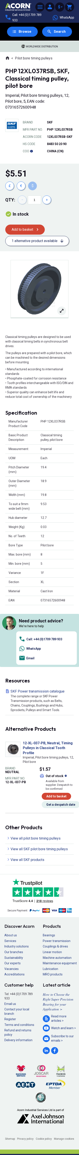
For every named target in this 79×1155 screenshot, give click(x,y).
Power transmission (56, 941)
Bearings (49, 935)
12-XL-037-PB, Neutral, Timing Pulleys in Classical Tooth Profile (48, 748)
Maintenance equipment (60, 963)
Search (60, 31)
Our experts (12, 963)
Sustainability (13, 957)
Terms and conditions (19, 1025)
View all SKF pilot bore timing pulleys (39, 849)
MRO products (53, 974)
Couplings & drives (55, 946)
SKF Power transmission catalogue (38, 700)
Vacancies (11, 969)
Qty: (10, 200)
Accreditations (14, 974)
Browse (25, 31)
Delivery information (18, 1040)
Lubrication (50, 969)
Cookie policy (44, 1138)
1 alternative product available (34, 241)
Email (30, 658)
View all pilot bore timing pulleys (36, 838)
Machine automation (57, 957)
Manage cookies (64, 1138)
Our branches (13, 952)
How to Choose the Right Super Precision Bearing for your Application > (58, 1001)
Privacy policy (25, 1138)
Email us (10, 1004)
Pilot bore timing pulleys (33, 58)
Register (10, 1019)
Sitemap (10, 1138)
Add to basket (22, 229)
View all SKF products (27, 860)
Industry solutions (16, 946)
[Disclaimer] (31, 151)
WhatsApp (67, 17)
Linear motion (52, 952)
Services (10, 941)
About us (10, 935)
